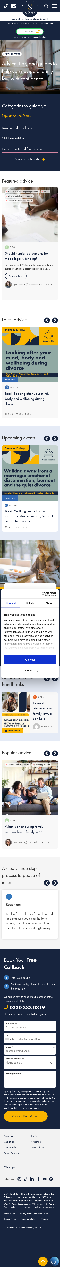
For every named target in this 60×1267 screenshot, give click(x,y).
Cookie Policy (10, 1218)
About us (8, 1136)
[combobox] (11, 1038)
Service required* (15, 1058)
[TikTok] (26, 1180)
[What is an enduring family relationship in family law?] (30, 787)
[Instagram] (19, 1180)
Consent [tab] (11, 603)
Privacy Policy (14, 1107)
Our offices (10, 1141)
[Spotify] (51, 1180)
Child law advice (13, 138)
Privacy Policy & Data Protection (34, 1213)
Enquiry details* (29, 1073)
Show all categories (28, 159)
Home (27, 18)
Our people (10, 1147)
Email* (29, 1046)
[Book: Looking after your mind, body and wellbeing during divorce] (30, 354)
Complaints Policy (28, 1218)
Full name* (11, 1023)
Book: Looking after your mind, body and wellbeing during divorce (27, 398)
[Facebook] (38, 1180)
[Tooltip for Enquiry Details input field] (54, 1073)
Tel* (29, 1035)
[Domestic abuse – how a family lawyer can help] (16, 712)
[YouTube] (45, 1180)
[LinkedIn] (32, 1180)
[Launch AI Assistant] (54, 1261)
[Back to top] (43, 1261)
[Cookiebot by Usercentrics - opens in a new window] (42, 594)
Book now (10, 379)
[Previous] (47, 320)
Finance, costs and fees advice (22, 149)
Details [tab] (30, 603)
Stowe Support (11, 1153)
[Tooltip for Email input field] (54, 1046)
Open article (15, 276)
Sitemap (44, 1218)
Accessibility (37, 1147)
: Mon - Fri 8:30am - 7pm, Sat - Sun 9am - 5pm (30, 30)
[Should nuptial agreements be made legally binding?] (30, 214)
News (34, 1136)
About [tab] (49, 603)
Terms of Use (9, 1213)
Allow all (30, 659)
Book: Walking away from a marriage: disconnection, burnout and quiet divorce (29, 516)
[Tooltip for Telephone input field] (54, 1035)
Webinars (36, 1141)
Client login (10, 1167)
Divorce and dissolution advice (22, 128)
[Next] (55, 320)
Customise (28, 670)
